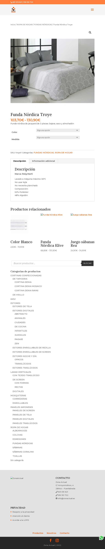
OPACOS (19, 359)
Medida (15, 139)
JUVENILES (20, 335)
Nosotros (51, 533)
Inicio (13, 25)
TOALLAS (17, 456)
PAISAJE (19, 339)
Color (14, 132)
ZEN (17, 343)
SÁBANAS (17, 447)
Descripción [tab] (19, 161)
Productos (38, 533)
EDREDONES (19, 439)
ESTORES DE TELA (22, 306)
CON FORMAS (22, 383)
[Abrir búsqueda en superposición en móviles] (52, 263)
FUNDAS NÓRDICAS (43, 25)
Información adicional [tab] (43, 161)
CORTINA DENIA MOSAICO (28, 286)
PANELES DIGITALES (23, 419)
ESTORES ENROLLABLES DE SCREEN (32, 352)
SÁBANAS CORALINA (23, 452)
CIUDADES (20, 322)
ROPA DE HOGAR (25, 25)
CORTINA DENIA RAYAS (26, 290)
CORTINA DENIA (23, 282)
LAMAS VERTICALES (21, 372)
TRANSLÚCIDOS (23, 363)
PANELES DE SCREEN (24, 410)
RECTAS (19, 387)
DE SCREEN (19, 379)
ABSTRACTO (21, 314)
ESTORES (15, 303)
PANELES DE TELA (22, 414)
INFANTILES (21, 331)
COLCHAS (17, 435)
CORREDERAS (20, 399)
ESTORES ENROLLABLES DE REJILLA (32, 347)
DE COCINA (20, 326)
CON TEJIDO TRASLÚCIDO (26, 375)
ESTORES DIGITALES (23, 310)
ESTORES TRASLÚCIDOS (25, 368)
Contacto (64, 533)
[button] (90, 32)
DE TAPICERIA (20, 279)
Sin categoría (17, 460)
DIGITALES (18, 391)
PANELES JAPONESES (22, 407)
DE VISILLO (18, 294)
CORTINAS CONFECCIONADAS (26, 275)
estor (13, 299)
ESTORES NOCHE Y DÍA (25, 356)
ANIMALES (20, 318)
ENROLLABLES (20, 403)
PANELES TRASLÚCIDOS (25, 423)
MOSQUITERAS (18, 395)
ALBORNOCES (20, 430)
